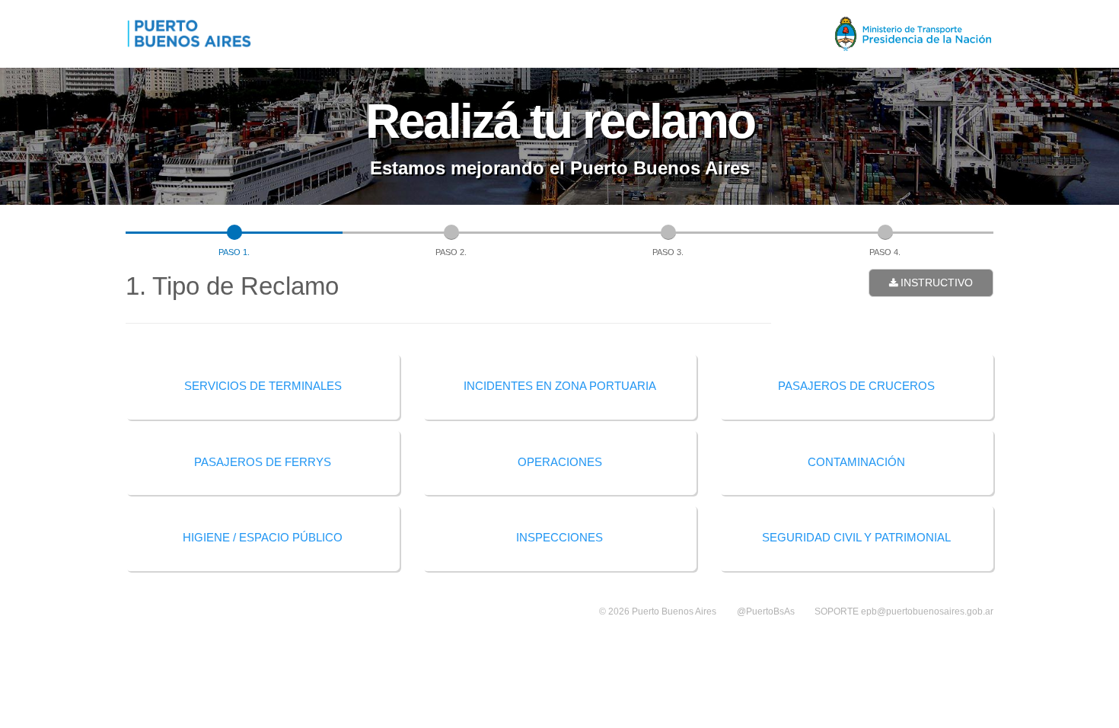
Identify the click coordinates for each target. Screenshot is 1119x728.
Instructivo (935, 282)
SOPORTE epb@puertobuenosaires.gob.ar (904, 611)
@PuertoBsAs (766, 611)
